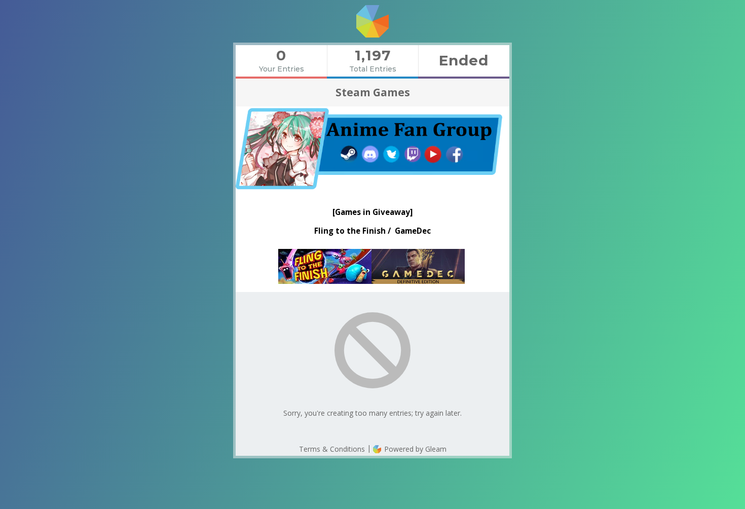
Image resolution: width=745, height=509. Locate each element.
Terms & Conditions (332, 449)
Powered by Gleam (414, 449)
